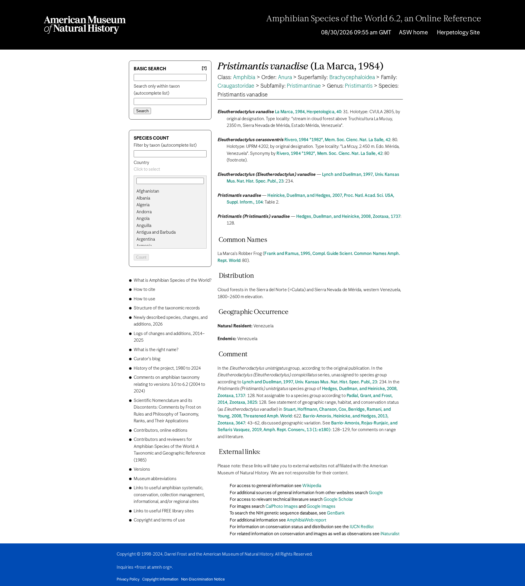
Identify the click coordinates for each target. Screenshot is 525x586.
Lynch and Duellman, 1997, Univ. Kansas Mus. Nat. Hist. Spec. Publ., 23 (309, 382)
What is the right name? (156, 350)
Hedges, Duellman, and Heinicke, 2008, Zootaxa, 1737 (348, 217)
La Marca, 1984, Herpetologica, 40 (308, 112)
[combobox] (170, 169)
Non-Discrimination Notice (203, 579)
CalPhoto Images (282, 506)
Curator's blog (147, 359)
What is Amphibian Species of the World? (172, 280)
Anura (285, 77)
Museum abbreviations (155, 479)
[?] (204, 69)
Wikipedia (311, 486)
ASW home (413, 33)
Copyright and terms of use (159, 520)
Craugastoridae (236, 86)
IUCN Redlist (362, 527)
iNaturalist (390, 534)
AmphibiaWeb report (306, 520)
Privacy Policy (128, 579)
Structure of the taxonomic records (167, 308)
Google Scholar (338, 499)
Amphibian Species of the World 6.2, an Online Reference (373, 19)
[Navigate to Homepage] (85, 25)
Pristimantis (358, 86)
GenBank (336, 513)
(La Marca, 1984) (300, 66)
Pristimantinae (304, 86)
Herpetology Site (458, 33)
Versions (142, 469)
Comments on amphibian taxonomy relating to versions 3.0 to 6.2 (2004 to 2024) (169, 384)
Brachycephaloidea (352, 77)
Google (376, 493)
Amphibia (244, 77)
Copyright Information (160, 579)
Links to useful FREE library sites (164, 511)
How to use (144, 299)
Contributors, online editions (160, 430)
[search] (170, 198)
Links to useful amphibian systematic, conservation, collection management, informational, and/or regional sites (169, 495)
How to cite (144, 290)
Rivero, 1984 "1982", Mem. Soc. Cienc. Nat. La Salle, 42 (337, 140)
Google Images (321, 506)
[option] (172, 191)
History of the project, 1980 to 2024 (167, 368)
